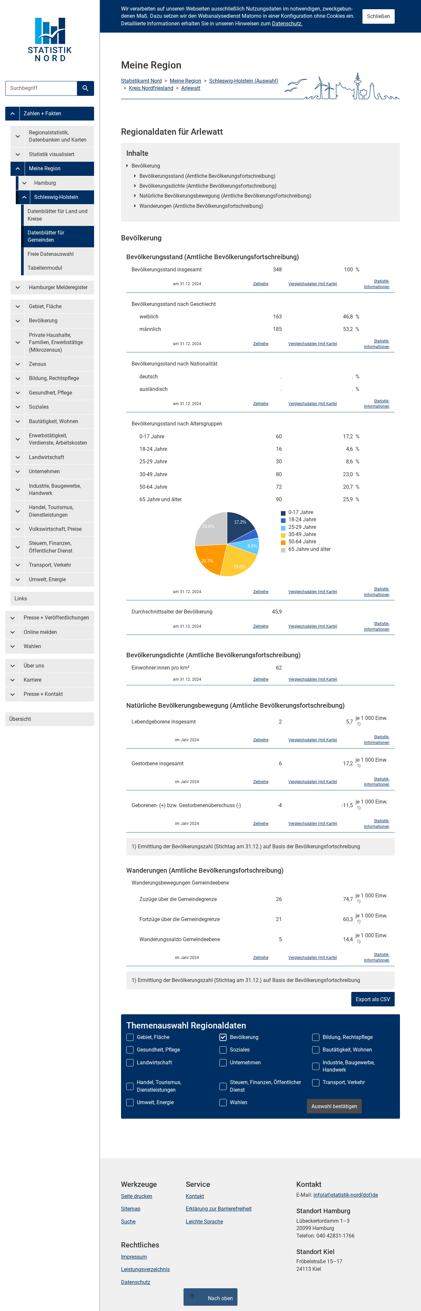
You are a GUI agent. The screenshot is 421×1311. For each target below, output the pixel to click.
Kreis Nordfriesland (151, 88)
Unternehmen (44, 471)
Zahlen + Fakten (42, 113)
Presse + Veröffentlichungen (56, 618)
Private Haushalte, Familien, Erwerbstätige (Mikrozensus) (56, 342)
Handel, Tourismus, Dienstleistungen (51, 511)
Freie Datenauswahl (51, 254)
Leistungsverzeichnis (145, 1269)
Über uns (34, 666)
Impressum (134, 1257)
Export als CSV (373, 999)
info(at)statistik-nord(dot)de (345, 1195)
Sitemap (130, 1209)
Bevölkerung (43, 320)
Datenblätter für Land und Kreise (57, 215)
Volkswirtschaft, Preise (55, 529)
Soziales (39, 407)
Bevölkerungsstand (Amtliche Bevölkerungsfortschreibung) (207, 176)
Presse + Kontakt (43, 694)
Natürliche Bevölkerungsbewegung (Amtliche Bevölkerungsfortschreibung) (225, 196)
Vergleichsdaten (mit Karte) (312, 284)
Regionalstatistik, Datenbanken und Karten (58, 136)
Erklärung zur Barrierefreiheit (219, 1209)
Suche (128, 1221)
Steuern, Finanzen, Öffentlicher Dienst (50, 547)
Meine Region (45, 168)
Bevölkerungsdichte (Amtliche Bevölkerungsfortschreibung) (208, 186)
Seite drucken (136, 1196)
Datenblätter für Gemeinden (46, 236)
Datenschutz (135, 1282)
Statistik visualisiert (51, 154)
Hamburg (45, 183)
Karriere (32, 680)
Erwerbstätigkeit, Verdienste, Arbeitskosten (58, 439)
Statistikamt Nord (141, 81)
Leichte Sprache (204, 1221)
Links (20, 598)
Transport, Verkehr (50, 565)
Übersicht (20, 719)
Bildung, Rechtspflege (54, 378)
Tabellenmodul (45, 268)
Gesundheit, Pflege (50, 393)
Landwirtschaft (46, 457)
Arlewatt (190, 88)
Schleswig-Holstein (56, 197)
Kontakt (195, 1196)
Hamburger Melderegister (58, 287)
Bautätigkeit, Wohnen (53, 421)
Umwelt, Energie (47, 579)
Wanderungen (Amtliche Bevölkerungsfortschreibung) (201, 206)
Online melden (40, 632)
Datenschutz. (287, 23)
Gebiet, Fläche (45, 306)
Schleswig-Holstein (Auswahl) (243, 81)
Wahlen (32, 646)
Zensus (37, 364)
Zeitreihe (260, 284)
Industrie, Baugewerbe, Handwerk (55, 489)
